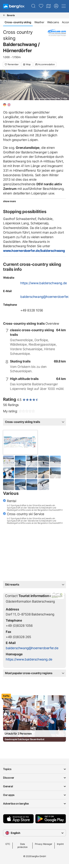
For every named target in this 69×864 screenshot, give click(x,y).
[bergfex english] (9, 104)
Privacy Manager (43, 844)
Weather (39, 22)
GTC (7, 844)
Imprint (60, 844)
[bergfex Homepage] (14, 6)
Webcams (53, 22)
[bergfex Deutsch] (4, 104)
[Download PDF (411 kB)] (20, 442)
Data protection (22, 845)
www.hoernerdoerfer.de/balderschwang (34, 251)
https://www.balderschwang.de (43, 283)
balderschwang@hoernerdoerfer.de (32, 648)
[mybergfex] (56, 6)
